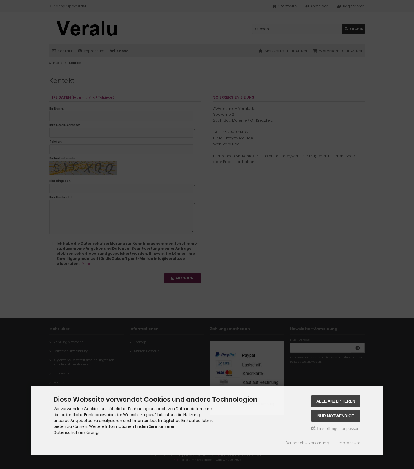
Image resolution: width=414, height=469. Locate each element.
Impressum (348, 443)
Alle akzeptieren (335, 401)
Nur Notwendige (335, 416)
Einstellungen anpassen (337, 428)
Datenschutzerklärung (307, 443)
